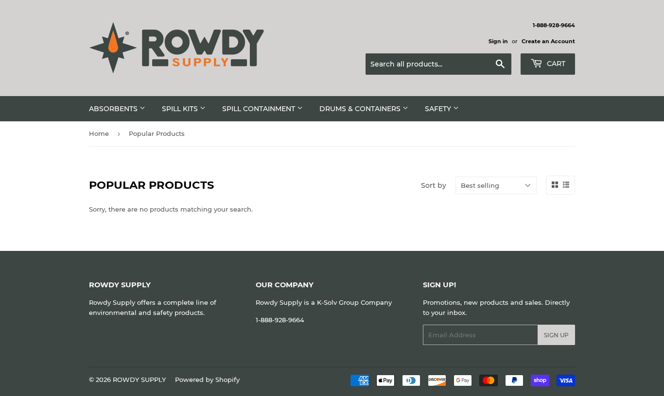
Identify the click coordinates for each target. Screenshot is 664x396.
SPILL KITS (181, 108)
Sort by (433, 185)
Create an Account (548, 41)
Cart (555, 63)
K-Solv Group (338, 302)
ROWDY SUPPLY (139, 379)
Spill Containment (259, 108)
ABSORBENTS (114, 108)
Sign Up (556, 335)
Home (99, 133)
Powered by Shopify (207, 379)
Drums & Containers (360, 108)
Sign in (498, 41)
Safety (439, 108)
